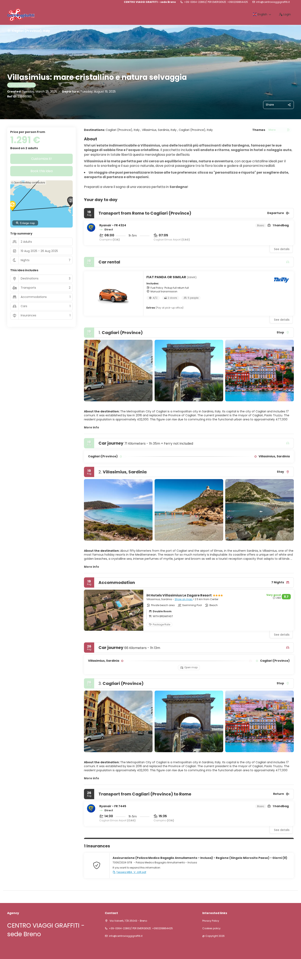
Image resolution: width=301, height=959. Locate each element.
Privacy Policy (210, 920)
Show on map (184, 599)
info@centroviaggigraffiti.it (273, 2)
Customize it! (41, 158)
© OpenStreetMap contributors (28, 182)
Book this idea (42, 171)
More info (91, 427)
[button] (92, 370)
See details (282, 249)
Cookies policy (211, 928)
